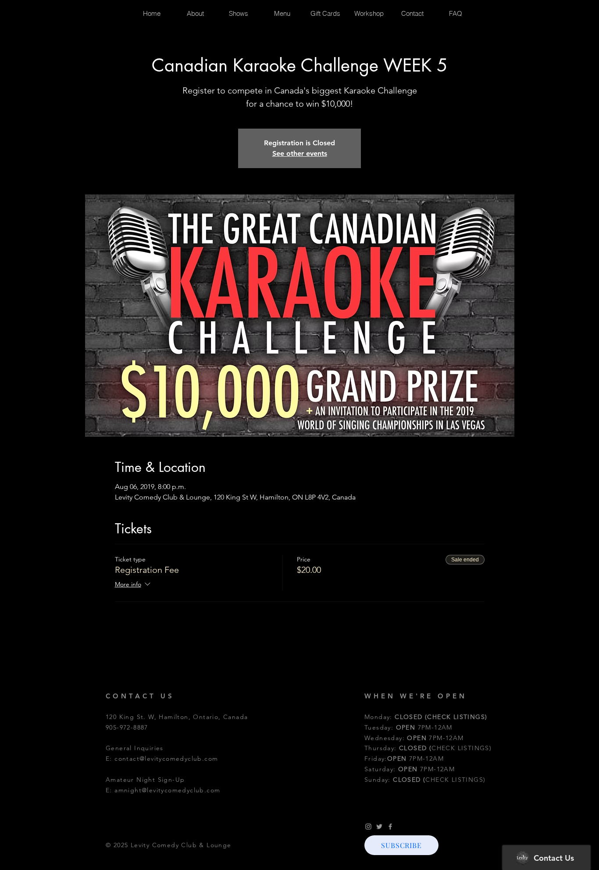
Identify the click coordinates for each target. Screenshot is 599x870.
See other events (299, 153)
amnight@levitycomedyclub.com (167, 790)
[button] (401, 845)
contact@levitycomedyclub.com (166, 758)
